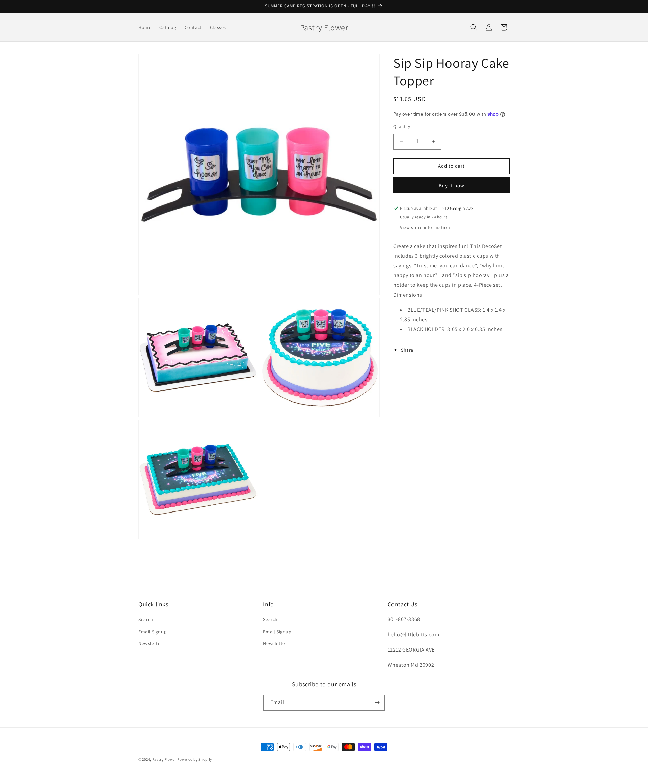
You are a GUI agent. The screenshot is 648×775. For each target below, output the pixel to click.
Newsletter (150, 643)
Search (145, 619)
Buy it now (451, 185)
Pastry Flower (164, 759)
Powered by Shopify (194, 759)
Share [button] (407, 350)
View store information (425, 227)
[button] (473, 27)
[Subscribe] (377, 703)
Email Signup (152, 632)
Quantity (401, 126)
